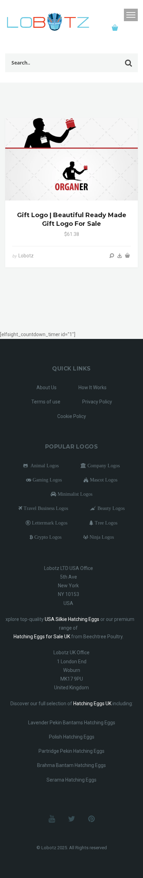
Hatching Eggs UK (92, 703)
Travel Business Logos (45, 508)
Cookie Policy (71, 416)
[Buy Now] (119, 255)
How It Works (92, 387)
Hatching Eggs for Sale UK (42, 636)
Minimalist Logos (74, 494)
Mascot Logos (103, 479)
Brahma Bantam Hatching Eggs (71, 765)
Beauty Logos (110, 508)
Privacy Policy (97, 401)
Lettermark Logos (49, 522)
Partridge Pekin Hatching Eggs (71, 751)
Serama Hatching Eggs (71, 780)
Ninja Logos (101, 537)
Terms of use (45, 401)
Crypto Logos (47, 537)
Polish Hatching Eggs (71, 737)
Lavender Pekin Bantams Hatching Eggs (71, 722)
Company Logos (103, 465)
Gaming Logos (46, 479)
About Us (46, 387)
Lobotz (26, 255)
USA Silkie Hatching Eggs (72, 619)
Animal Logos (43, 465)
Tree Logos (105, 522)
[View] (111, 255)
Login (116, 15)
